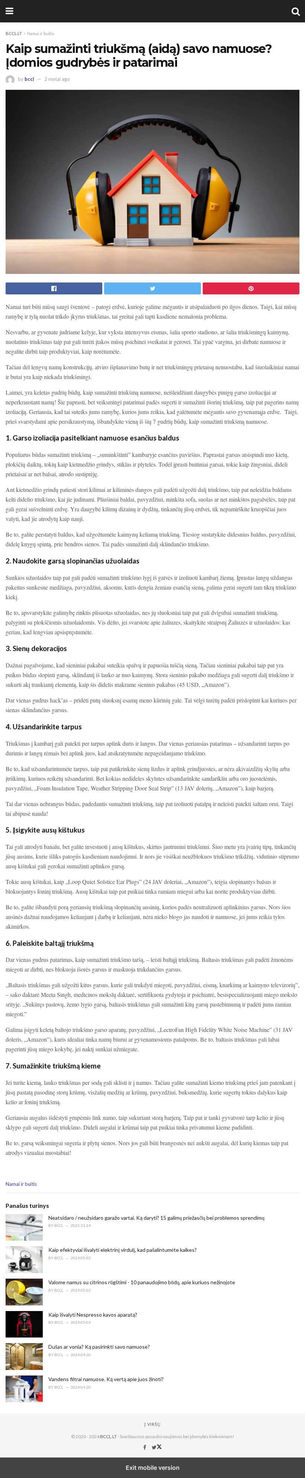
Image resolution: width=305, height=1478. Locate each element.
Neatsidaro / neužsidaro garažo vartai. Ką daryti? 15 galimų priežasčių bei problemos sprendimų (156, 1218)
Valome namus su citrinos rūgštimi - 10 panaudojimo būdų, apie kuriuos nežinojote (141, 1282)
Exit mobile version (153, 1467)
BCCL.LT (14, 33)
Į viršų (152, 1424)
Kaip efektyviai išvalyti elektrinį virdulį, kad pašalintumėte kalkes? (122, 1250)
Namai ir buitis (40, 33)
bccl (29, 79)
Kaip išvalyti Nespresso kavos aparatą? (92, 1314)
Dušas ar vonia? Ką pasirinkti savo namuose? (99, 1346)
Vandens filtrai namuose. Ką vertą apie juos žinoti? (106, 1379)
